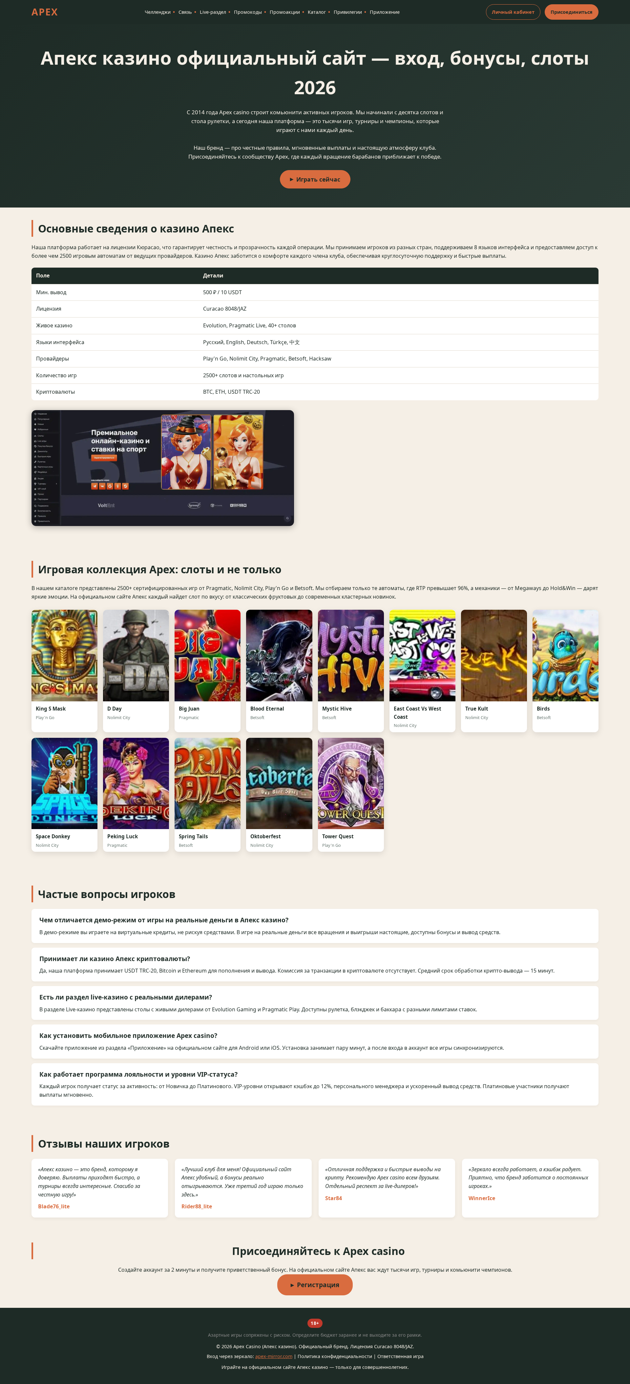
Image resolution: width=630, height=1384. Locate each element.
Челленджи (158, 12)
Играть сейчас (318, 179)
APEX (45, 11)
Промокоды (248, 12)
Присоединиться (572, 12)
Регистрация (318, 1284)
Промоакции (285, 12)
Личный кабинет (513, 12)
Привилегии (348, 12)
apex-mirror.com (273, 1356)
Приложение (385, 12)
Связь (185, 12)
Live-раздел (213, 12)
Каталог (317, 12)
